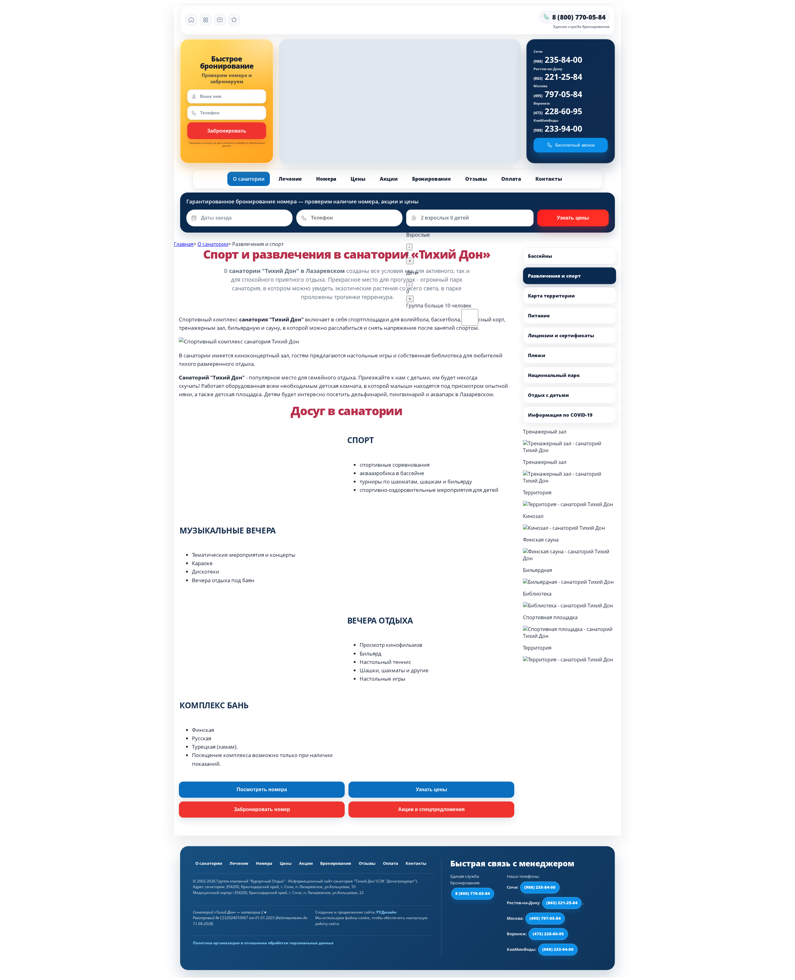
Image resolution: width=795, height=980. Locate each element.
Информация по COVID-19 (560, 415)
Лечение (290, 178)
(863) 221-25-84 (562, 902)
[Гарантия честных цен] (234, 20)
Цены (358, 178)
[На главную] (191, 20)
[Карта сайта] (205, 20)
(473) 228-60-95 (548, 934)
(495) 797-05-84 (545, 918)
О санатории (248, 178)
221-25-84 (558, 76)
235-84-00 (558, 59)
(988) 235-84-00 (540, 887)
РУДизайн (386, 912)
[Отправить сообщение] (220, 20)
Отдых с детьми (548, 395)
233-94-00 (558, 128)
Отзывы (476, 178)
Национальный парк (554, 375)
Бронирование (431, 178)
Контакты (548, 178)
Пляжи (536, 355)
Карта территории (551, 296)
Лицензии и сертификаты (561, 335)
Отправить (573, 218)
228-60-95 (558, 111)
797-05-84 (558, 94)
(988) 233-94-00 (558, 949)
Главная (183, 244)
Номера (326, 178)
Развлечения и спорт (554, 276)
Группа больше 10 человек (438, 305)
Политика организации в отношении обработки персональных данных (263, 943)
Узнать (226, 130)
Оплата (511, 178)
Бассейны (540, 256)
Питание (539, 315)
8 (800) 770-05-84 (472, 893)
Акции (389, 178)
